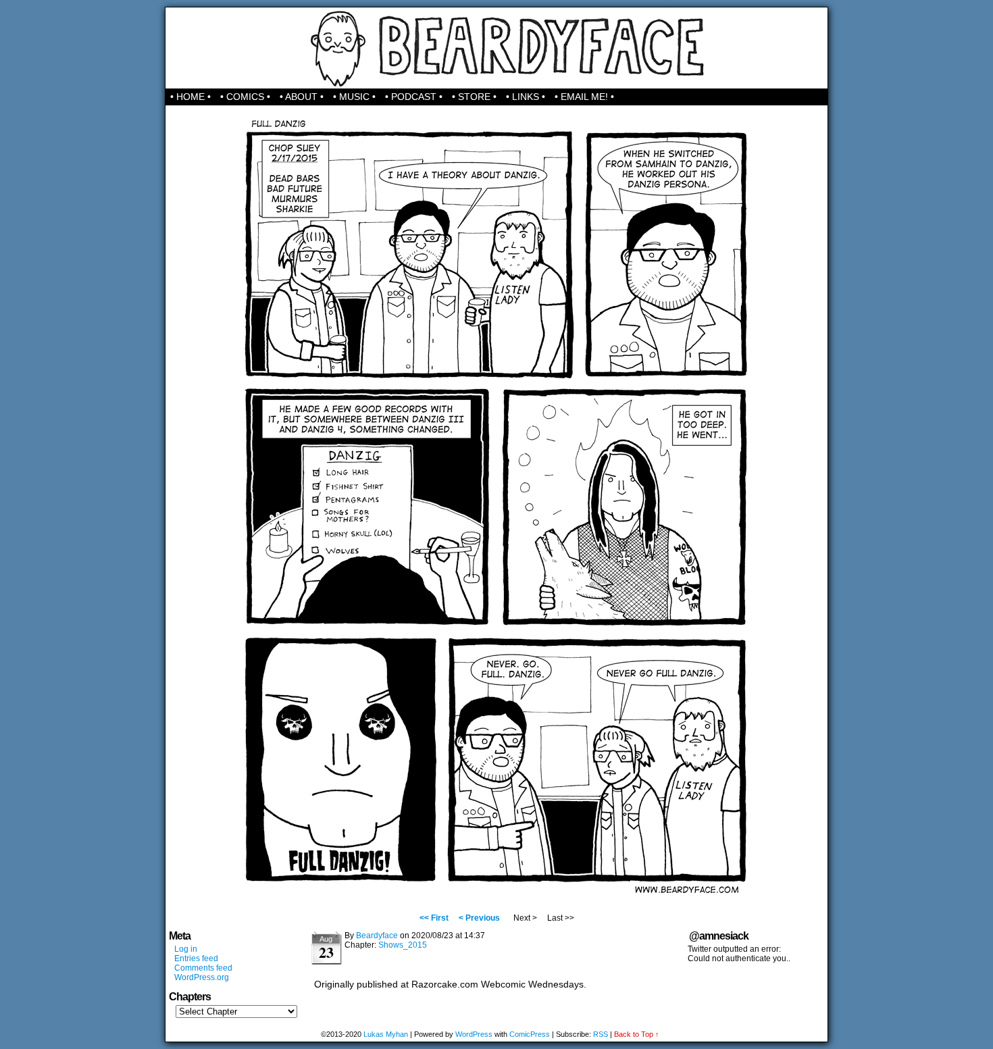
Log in (185, 949)
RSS (600, 1034)
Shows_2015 (402, 945)
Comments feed (203, 968)
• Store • (474, 96)
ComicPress (529, 1034)
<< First (434, 918)
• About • (302, 96)
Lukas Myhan (385, 1034)
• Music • (354, 96)
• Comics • (245, 96)
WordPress (473, 1034)
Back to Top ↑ (636, 1034)
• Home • (190, 96)
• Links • (525, 96)
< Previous (479, 918)
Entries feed (196, 958)
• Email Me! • (584, 96)
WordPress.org (201, 977)
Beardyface (497, 47)
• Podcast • (413, 96)
